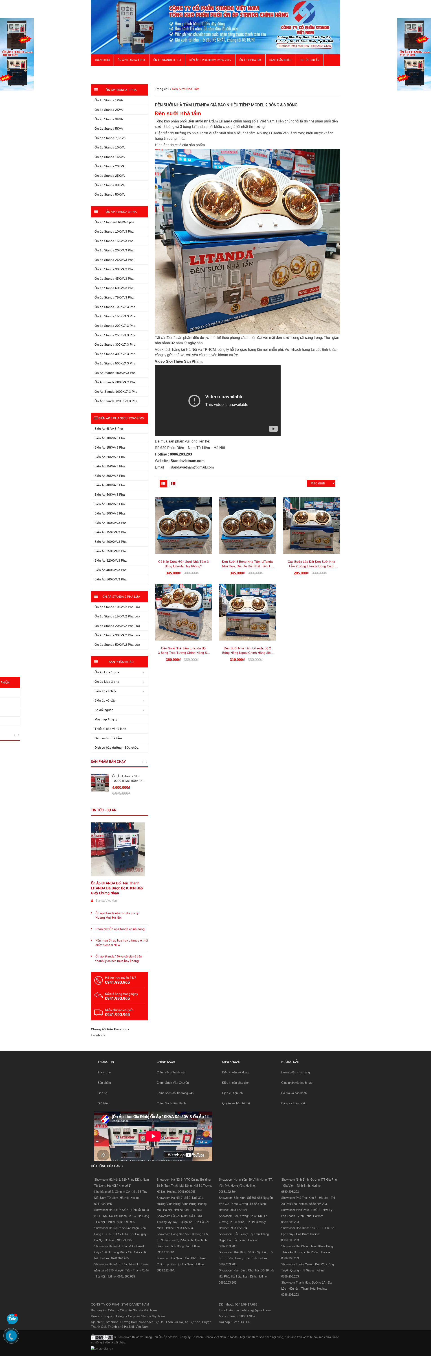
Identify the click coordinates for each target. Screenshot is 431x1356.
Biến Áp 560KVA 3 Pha (111, 579)
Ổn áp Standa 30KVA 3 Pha (114, 269)
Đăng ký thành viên (293, 1103)
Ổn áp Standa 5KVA (109, 128)
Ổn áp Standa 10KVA (110, 147)
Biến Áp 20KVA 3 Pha (110, 457)
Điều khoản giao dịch (235, 1082)
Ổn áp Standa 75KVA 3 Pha (114, 297)
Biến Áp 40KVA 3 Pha (110, 485)
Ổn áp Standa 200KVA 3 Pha (115, 325)
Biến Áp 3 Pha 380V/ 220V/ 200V (210, 60)
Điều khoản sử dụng (235, 1072)
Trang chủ (104, 1072)
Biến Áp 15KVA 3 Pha (110, 447)
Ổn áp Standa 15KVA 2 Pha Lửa (117, 616)
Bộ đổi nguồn (104, 710)
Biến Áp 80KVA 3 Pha (110, 513)
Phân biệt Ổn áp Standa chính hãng (120, 929)
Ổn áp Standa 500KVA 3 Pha (115, 363)
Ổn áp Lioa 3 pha (107, 681)
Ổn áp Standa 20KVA (110, 166)
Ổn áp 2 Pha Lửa (250, 60)
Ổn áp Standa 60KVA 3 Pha (114, 288)
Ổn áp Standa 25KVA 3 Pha (114, 260)
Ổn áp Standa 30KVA (110, 185)
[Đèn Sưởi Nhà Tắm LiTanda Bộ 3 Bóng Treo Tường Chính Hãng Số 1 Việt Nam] (183, 612)
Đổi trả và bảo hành (294, 1093)
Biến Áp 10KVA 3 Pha (110, 438)
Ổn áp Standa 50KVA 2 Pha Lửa (117, 644)
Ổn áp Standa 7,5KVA (110, 138)
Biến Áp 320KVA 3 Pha (111, 560)
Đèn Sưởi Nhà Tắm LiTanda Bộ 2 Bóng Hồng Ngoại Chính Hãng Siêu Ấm (247, 652)
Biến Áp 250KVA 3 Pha (111, 551)
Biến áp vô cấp (105, 700)
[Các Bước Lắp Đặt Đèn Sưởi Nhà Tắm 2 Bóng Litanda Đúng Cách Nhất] (311, 525)
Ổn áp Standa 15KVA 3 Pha (114, 241)
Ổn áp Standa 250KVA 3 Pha (115, 335)
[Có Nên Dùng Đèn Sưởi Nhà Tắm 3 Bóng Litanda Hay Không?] (183, 525)
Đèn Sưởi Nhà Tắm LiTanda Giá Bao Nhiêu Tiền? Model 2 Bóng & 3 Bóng (226, 104)
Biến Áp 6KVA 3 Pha (109, 428)
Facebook (98, 1035)
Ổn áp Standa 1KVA (109, 100)
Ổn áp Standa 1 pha (131, 60)
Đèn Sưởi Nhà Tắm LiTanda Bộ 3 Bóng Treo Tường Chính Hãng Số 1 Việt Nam (183, 652)
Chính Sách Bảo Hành (171, 1103)
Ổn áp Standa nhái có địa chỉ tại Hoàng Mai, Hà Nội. (117, 915)
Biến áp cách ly (105, 691)
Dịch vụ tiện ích (232, 1093)
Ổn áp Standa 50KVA (110, 194)
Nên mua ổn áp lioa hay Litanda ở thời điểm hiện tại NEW (121, 943)
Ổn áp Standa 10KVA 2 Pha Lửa (117, 607)
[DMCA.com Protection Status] (102, 1337)
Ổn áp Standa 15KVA (110, 157)
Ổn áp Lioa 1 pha (107, 672)
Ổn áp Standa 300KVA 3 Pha (115, 344)
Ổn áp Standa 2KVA (109, 109)
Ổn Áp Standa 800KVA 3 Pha (115, 382)
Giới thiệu (101, 71)
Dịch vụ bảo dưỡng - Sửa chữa (117, 747)
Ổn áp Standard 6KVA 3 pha (114, 222)
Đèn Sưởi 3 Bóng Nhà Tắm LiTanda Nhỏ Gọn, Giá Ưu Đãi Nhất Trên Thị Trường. (247, 566)
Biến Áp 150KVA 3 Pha (111, 532)
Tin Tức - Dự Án (309, 60)
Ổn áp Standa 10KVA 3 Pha (114, 231)
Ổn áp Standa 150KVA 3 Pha (115, 316)
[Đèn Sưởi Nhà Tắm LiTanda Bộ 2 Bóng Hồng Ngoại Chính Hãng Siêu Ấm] (247, 612)
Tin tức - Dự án (104, 810)
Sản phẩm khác (280, 60)
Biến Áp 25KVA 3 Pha (110, 466)
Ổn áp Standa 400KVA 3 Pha (115, 354)
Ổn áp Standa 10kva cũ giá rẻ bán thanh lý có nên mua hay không (118, 959)
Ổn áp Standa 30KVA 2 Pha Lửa (117, 635)
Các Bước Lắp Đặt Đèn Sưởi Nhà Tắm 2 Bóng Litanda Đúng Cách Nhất (311, 566)
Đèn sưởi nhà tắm (108, 738)
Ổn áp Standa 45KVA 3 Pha (114, 278)
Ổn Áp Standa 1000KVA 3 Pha (116, 391)
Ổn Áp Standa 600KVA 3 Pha (115, 373)
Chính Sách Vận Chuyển (173, 1082)
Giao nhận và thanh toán (297, 1082)
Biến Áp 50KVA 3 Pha (110, 494)
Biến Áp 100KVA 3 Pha (111, 523)
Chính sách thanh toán (171, 1072)
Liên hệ (102, 1093)
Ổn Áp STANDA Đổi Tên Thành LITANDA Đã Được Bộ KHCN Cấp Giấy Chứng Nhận (117, 888)
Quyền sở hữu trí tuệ (236, 1103)
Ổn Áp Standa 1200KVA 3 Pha (116, 401)
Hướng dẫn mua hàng (295, 1072)
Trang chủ (102, 60)
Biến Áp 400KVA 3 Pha (111, 570)
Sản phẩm (104, 1082)
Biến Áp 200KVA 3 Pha (111, 541)
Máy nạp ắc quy (106, 719)
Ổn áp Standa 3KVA (109, 119)
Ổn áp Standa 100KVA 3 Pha (115, 307)
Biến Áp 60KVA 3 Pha (110, 504)
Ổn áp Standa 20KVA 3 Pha (114, 250)
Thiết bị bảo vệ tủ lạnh (110, 728)
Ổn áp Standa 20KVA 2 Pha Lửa (117, 626)
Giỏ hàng (103, 1103)
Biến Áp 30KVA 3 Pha (110, 475)
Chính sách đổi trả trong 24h (175, 1093)
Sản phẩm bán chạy (108, 762)
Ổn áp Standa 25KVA (110, 175)
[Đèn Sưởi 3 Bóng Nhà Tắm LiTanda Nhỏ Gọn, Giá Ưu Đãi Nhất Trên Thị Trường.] (247, 525)
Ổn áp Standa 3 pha (167, 60)
